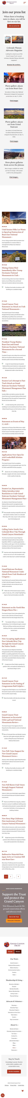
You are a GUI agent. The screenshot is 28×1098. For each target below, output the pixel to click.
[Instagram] (9, 1091)
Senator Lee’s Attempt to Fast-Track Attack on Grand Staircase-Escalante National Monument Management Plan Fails (14, 385)
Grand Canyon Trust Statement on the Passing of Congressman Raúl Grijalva (13, 683)
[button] (14, 202)
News (14, 1047)
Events (14, 1017)
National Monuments (14, 965)
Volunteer (14, 1005)
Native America (14, 967)
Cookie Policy (21, 1085)
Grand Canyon (14, 963)
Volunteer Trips (14, 1007)
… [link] (14, 877)
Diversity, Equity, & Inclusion (14, 1031)
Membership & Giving (14, 980)
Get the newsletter (14, 1071)
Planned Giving (14, 996)
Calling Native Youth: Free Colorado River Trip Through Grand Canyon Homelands (13, 531)
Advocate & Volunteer (14, 920)
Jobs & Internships (14, 1040)
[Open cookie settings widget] (3, 1095)
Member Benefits (14, 989)
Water (14, 975)
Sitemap (7, 1085)
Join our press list (14, 26)
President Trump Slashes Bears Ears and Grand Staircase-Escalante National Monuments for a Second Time (13, 347)
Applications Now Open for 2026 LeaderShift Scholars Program (13, 457)
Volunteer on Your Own (14, 1012)
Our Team (14, 1033)
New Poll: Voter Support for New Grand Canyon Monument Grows (13, 753)
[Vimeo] (19, 1091)
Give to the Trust (14, 917)
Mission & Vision (14, 1029)
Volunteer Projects (14, 1010)
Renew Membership (14, 991)
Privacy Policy (13, 1085)
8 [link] (18, 876)
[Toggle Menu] (25, 2)
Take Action (14, 1015)
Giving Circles (14, 993)
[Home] (9, 3)
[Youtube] (15, 1091)
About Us (14, 1025)
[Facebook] (5, 1091)
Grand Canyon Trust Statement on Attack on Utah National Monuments (13, 306)
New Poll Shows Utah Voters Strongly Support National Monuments (13, 787)
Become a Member (14, 984)
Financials (14, 1038)
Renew (18, 951)
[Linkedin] (12, 1091)
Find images (14, 100)
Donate (10, 951)
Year (7, 195)
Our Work (14, 959)
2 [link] (10, 876)
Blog (14, 1043)
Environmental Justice (14, 970)
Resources (14, 1050)
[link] (22, 877)
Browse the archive (13, 65)
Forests (14, 972)
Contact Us (14, 1036)
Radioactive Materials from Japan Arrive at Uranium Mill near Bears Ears (13, 856)
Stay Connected (14, 1019)
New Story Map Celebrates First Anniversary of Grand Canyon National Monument (13, 821)
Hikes (14, 1045)
